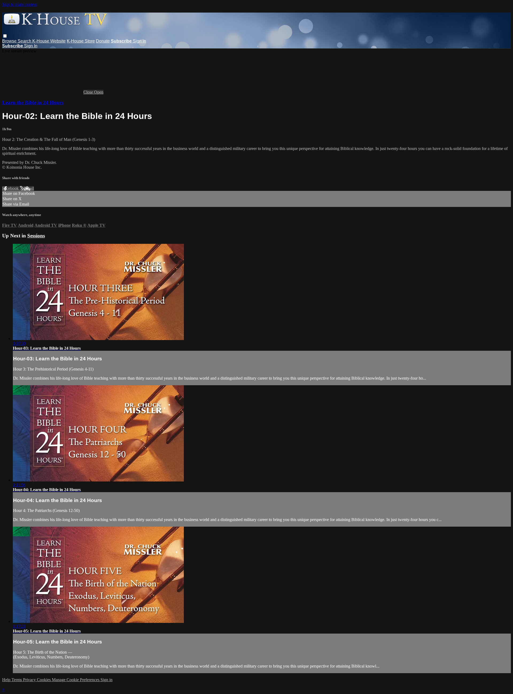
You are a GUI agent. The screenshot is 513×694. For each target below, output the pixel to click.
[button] (5, 36)
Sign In (30, 46)
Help (6, 679)
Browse (10, 41)
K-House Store (81, 41)
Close (88, 92)
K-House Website (49, 41)
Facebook (11, 188)
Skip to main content (19, 4)
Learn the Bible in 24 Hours (32, 102)
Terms (17, 679)
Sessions (36, 235)
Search (25, 41)
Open (98, 92)
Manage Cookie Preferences (76, 679)
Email (29, 188)
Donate (103, 41)
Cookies (44, 679)
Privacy (30, 679)
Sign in (139, 41)
